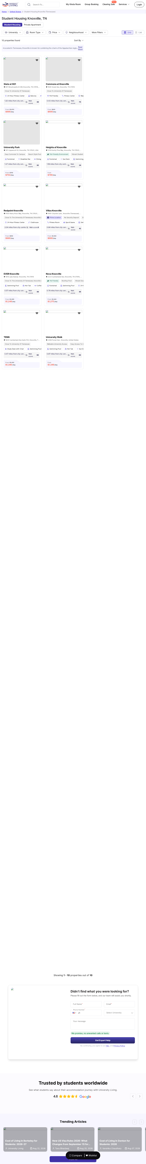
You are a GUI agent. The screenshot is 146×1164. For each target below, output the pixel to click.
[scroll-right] (140, 1096)
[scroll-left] (133, 1096)
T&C (107, 1046)
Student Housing (12, 24)
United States (15, 12)
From (9, 111)
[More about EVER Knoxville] (21, 259)
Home (4, 12)
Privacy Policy (119, 1046)
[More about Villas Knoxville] (64, 196)
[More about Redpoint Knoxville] (21, 196)
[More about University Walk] (64, 322)
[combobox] (42, 4)
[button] (74, 1013)
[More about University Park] (21, 132)
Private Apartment (32, 24)
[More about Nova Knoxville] (64, 259)
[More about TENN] (21, 322)
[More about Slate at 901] (21, 69)
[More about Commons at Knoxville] (64, 69)
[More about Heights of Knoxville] (64, 132)
